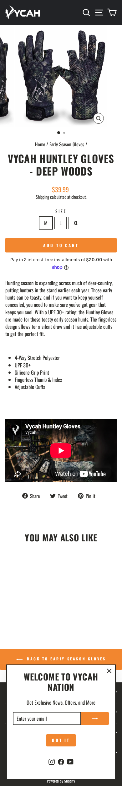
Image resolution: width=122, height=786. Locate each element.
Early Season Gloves (66, 144)
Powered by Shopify (61, 781)
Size (61, 211)
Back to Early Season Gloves (65, 658)
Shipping (42, 197)
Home (40, 144)
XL (76, 223)
